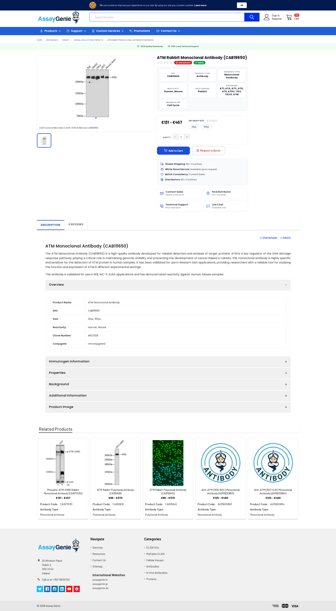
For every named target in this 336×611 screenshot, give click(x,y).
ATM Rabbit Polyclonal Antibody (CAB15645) (168, 491)
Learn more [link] (200, 5)
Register (277, 18)
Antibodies (152, 566)
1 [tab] (96, 118)
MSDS (201, 62)
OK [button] (241, 5)
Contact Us (99, 560)
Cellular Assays (155, 560)
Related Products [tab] (55, 429)
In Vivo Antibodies (156, 572)
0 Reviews (75, 224)
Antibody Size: (203, 120)
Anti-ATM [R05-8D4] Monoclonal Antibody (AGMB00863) (220, 491)
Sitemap (98, 566)
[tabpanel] (96, 88)
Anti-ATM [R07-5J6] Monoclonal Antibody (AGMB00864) (273, 491)
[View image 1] (44, 140)
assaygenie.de (100, 588)
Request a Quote (210, 150)
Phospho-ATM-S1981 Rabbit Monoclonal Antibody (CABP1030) (63, 491)
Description (50, 225)
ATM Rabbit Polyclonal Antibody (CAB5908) (115, 491)
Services (98, 547)
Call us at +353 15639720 (56, 579)
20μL (194, 126)
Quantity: (167, 137)
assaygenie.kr (100, 579)
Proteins (151, 579)
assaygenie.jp (100, 583)
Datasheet (184, 62)
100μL (206, 126)
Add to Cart (176, 150)
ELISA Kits (152, 547)
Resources (99, 553)
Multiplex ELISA (155, 553)
